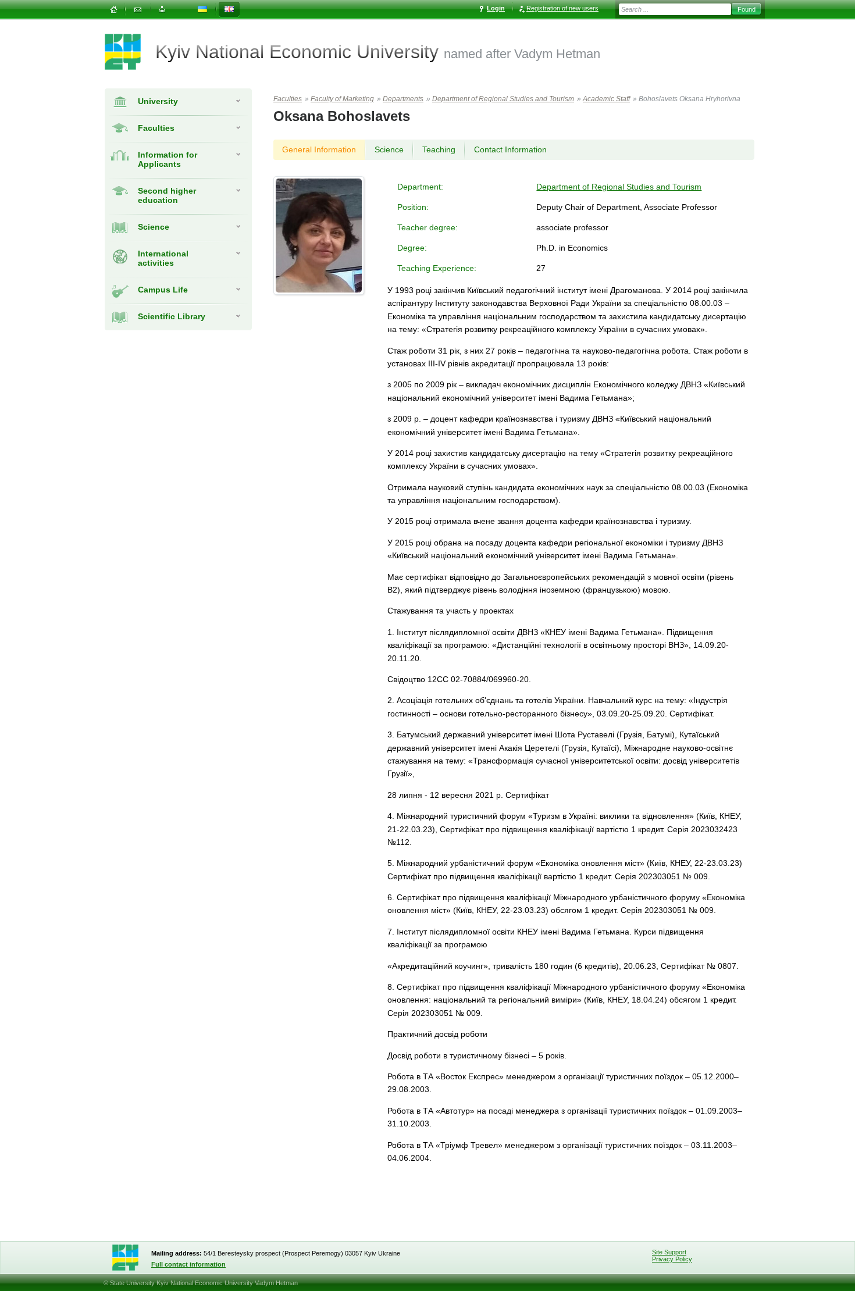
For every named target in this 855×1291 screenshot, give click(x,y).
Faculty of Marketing (342, 99)
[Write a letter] (138, 9)
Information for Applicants (167, 159)
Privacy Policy (672, 1259)
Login (496, 8)
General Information (319, 149)
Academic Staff (606, 99)
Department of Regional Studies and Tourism (503, 99)
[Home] (113, 9)
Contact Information (510, 149)
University (158, 101)
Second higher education (167, 195)
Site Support (669, 1252)
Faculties (156, 128)
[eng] (229, 9)
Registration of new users (562, 8)
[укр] (202, 9)
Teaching (438, 149)
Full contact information (188, 1264)
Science (153, 226)
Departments (403, 99)
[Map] (162, 9)
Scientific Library (171, 316)
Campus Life (163, 289)
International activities (163, 258)
